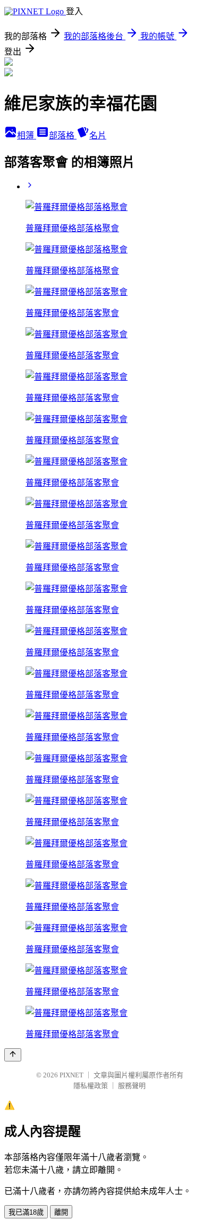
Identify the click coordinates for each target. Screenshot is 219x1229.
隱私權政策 (90, 1086)
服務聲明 (132, 1086)
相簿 (26, 135)
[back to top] (12, 1054)
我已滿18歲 (26, 1212)
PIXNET (71, 1075)
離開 (61, 1212)
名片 (97, 135)
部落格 (63, 135)
